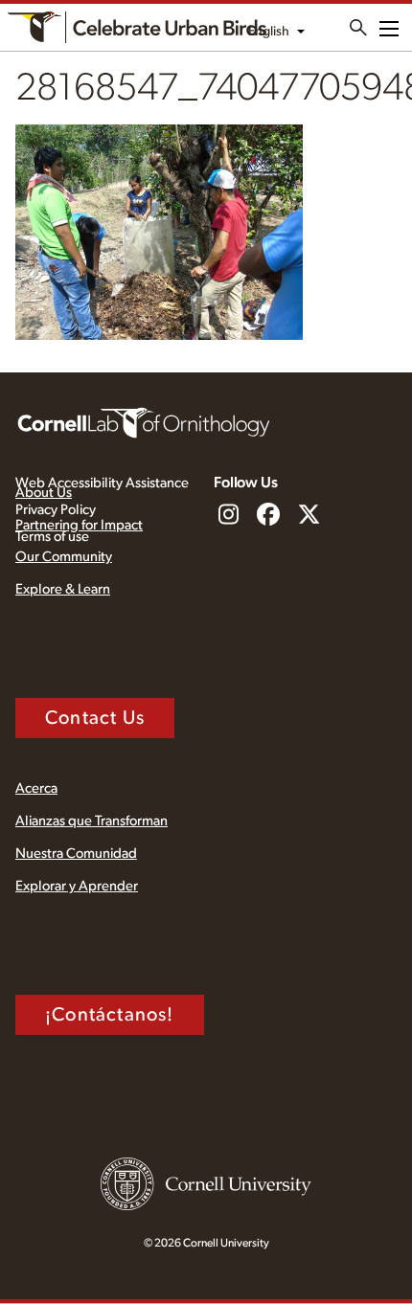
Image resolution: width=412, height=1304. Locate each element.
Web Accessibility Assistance (102, 483)
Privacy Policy (55, 510)
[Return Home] (137, 27)
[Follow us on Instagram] (228, 516)
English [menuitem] (268, 31)
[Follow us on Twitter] (308, 516)
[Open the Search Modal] (358, 27)
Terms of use (52, 536)
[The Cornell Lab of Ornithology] (144, 421)
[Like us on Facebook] (268, 516)
